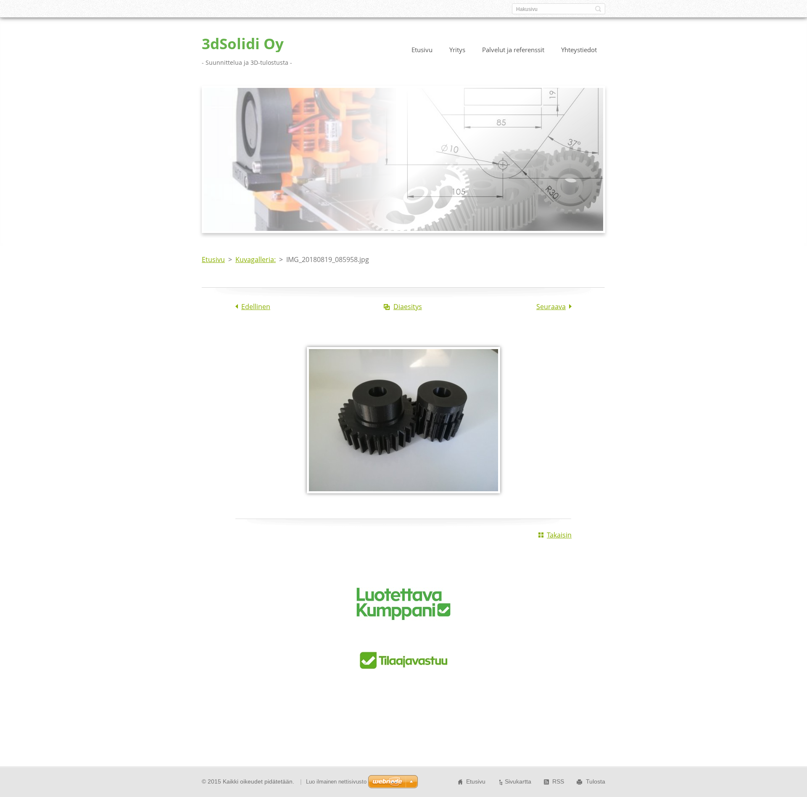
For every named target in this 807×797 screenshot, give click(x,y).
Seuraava (551, 306)
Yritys (457, 49)
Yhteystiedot (579, 49)
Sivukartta (518, 781)
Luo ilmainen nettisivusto (336, 781)
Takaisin (559, 535)
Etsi (598, 8)
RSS (558, 781)
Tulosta (595, 781)
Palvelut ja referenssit (513, 49)
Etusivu (422, 49)
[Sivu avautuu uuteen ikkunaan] (403, 499)
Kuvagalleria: (255, 259)
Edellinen (255, 306)
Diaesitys (407, 306)
